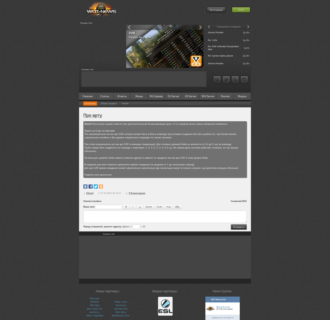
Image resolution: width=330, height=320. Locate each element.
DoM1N (94, 301)
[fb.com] (91, 186)
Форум (242, 96)
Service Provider (215, 32)
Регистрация (216, 9)
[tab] (90, 103)
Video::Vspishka (94, 315)
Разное (225, 96)
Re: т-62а (212, 40)
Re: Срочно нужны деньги (220, 56)
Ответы (122, 96)
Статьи (104, 96)
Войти (241, 9)
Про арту (92, 115)
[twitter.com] (96, 186)
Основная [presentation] (90, 103)
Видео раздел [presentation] (109, 103)
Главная (88, 96)
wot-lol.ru (95, 312)
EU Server (173, 96)
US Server (190, 96)
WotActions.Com (121, 315)
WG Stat (94, 305)
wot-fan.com (121, 308)
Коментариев (137, 193)
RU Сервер (156, 96)
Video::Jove (120, 301)
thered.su (121, 305)
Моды (139, 96)
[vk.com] (85, 186)
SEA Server (207, 96)
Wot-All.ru (121, 312)
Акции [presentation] (125, 103)
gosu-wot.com (94, 308)
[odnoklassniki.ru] (101, 186)
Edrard (90, 193)
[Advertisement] (101, 46)
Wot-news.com (223, 307)
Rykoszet (95, 298)
